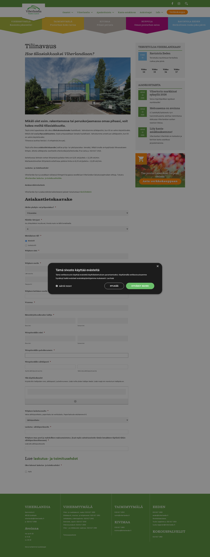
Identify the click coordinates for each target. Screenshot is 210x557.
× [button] (157, 266)
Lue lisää (110, 278)
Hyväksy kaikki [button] (140, 285)
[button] (64, 286)
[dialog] (105, 278)
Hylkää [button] (114, 285)
